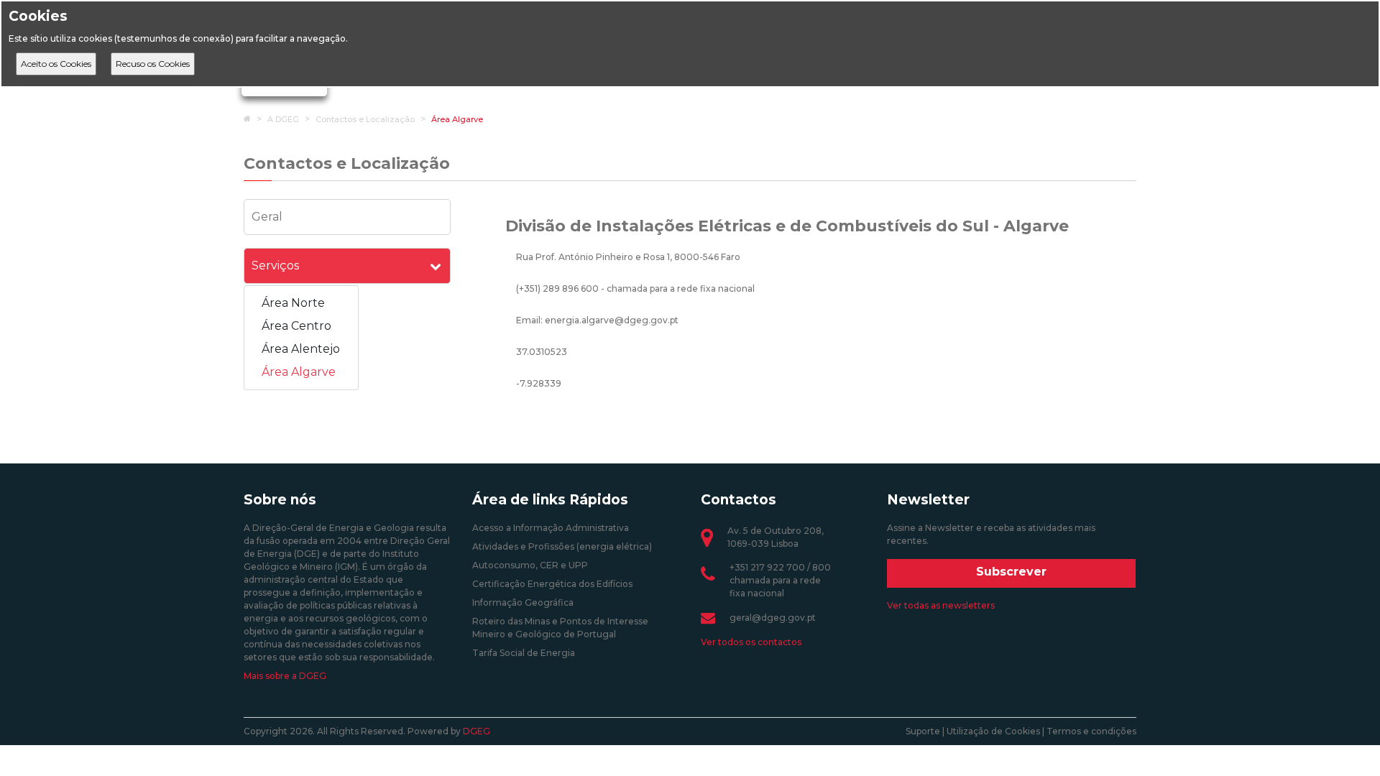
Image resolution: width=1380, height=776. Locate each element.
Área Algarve (457, 119)
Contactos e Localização (365, 119)
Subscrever (1011, 571)
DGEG (476, 731)
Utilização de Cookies (993, 731)
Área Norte (293, 303)
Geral (267, 216)
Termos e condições (1091, 731)
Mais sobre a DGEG (285, 675)
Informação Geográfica (523, 602)
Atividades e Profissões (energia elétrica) (562, 546)
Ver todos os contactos (751, 642)
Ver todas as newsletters (941, 605)
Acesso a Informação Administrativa (550, 527)
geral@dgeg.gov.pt (773, 617)
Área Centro (296, 326)
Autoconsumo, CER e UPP (530, 565)
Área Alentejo (301, 349)
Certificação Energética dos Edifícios (552, 583)
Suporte (923, 731)
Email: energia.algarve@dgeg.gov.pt (597, 320)
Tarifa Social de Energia (523, 652)
